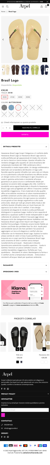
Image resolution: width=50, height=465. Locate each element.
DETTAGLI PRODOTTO (12, 146)
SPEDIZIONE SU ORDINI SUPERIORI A (25, 2)
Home (3, 12)
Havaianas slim (37, 355)
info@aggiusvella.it (11, 428)
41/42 (12, 97)
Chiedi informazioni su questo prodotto (19, 122)
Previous (3, 39)
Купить (25, 134)
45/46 (28, 97)
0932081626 (8, 425)
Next (47, 39)
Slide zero (12, 355)
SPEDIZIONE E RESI (11, 271)
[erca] (7, 6)
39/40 (5, 97)
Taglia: (6, 93)
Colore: (11, 102)
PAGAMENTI (8, 265)
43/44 (20, 97)
